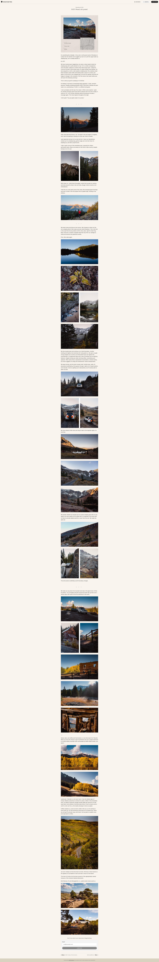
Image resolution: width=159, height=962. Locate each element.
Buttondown (71, 960)
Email (63, 941)
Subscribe (154, 1)
